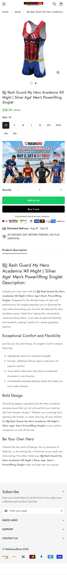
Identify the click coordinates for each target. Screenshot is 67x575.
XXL (49, 125)
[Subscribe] (61, 510)
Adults (17, 12)
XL (40, 125)
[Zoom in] (58, 72)
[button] (61, 4)
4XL (6, 133)
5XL (15, 133)
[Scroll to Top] (61, 558)
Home (5, 12)
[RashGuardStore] (33, 4)
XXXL (58, 125)
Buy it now (33, 209)
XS (6, 125)
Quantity (7, 190)
